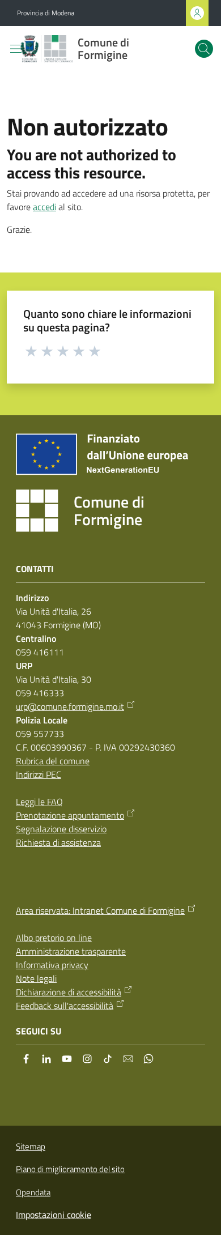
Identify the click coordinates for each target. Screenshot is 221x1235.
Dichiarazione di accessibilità (68, 992)
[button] (204, 49)
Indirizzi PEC (38, 774)
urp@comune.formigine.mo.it (70, 706)
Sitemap (30, 1146)
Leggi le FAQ (39, 801)
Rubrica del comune (53, 761)
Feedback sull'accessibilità (64, 1005)
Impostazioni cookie (53, 1214)
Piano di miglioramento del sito (70, 1169)
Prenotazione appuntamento (70, 815)
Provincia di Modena (45, 13)
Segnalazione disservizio (61, 829)
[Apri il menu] (16, 49)
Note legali (36, 978)
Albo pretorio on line (54, 937)
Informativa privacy (52, 965)
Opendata (33, 1192)
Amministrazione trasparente (71, 951)
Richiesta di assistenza (58, 842)
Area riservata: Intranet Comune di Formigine (100, 910)
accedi (44, 207)
